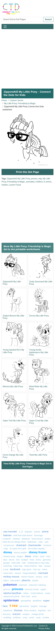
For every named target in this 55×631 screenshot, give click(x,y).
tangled (34, 606)
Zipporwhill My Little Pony (18, 179)
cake (40, 542)
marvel (18, 573)
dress (28, 556)
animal (37, 532)
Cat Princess (8, 545)
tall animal (24, 606)
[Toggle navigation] (5, 26)
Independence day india (38, 563)
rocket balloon (37, 593)
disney (7, 552)
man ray (36, 569)
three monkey (30, 610)
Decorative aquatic (36, 548)
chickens (47, 545)
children (39, 182)
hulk (24, 563)
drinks (35, 556)
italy (40, 566)
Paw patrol (15, 580)
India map (17, 566)
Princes (6, 589)
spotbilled (37, 601)
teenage (43, 606)
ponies (34, 179)
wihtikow (17, 617)
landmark (15, 569)
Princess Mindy (32, 589)
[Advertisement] (27, 57)
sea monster (10, 531)
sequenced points (11, 596)
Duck (42, 556)
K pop (5, 569)
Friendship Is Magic (16, 182)
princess (17, 589)
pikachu (26, 580)
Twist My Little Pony (38, 455)
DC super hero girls (18, 548)
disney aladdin (20, 552)
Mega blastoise (29, 573)
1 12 (21, 532)
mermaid (43, 573)
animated (30, 182)
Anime (45, 531)
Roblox (26, 593)
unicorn (16, 614)
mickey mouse (11, 576)
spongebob (26, 601)
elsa (48, 556)
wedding (7, 617)
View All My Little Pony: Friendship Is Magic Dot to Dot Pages (27, 465)
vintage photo (37, 614)
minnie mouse (27, 577)
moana (39, 577)
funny (38, 560)
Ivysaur (47, 566)
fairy (5, 560)
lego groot (26, 569)
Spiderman (11, 600)
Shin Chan (25, 596)
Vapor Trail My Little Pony (14, 421)
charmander (35, 545)
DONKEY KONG (9, 556)
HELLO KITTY (16, 563)
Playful (35, 580)
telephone (7, 610)
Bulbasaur (32, 542)
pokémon (23, 585)
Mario (44, 569)
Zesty (38, 617)
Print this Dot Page (27, 172)
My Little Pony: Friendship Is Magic (20, 103)
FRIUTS (32, 560)
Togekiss (42, 610)
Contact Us (43, 626)
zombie (45, 617)
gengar (6, 563)
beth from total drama (22, 535)
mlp (40, 179)
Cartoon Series (16, 100)
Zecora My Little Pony (39, 316)
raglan (43, 589)
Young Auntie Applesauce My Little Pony (38, 352)
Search (48, 19)
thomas (18, 610)
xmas (25, 617)
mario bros (8, 573)
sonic (34, 596)
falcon (11, 560)
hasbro (5, 185)
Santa (47, 593)
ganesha (47, 560)
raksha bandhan (12, 593)
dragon (20, 556)
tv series (47, 182)
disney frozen (38, 552)
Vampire (26, 614)
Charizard (21, 545)
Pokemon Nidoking (37, 585)
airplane (28, 532)
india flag (7, 566)
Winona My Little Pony (13, 386)
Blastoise (26, 539)
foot (18, 560)
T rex (14, 605)
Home (4, 100)
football (24, 560)
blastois (16, 539)
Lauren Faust (15, 185)
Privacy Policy (44, 628)
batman (7, 535)
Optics (6, 580)
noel (46, 577)
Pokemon (10, 584)
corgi (5, 548)
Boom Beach (37, 539)
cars (46, 542)
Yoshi (31, 617)
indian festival (30, 566)
